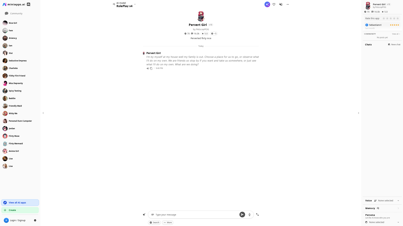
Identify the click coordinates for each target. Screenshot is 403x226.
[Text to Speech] (147, 68)
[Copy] (151, 68)
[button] (287, 4)
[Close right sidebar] (358, 113)
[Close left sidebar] (43, 113)
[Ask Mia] (267, 4)
